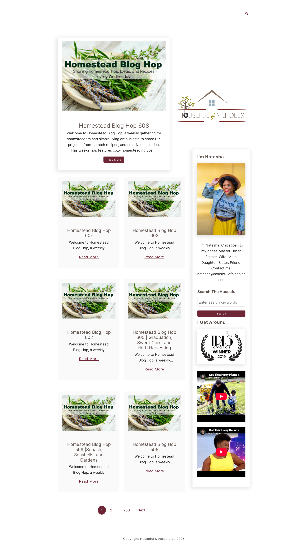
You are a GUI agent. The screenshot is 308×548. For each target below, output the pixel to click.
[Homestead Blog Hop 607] (89, 199)
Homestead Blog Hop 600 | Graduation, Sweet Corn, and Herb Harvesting (154, 340)
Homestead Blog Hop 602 (89, 335)
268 (126, 510)
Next (141, 510)
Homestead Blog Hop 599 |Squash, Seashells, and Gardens (89, 452)
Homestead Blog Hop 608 (114, 125)
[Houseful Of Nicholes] (211, 106)
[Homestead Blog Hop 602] (89, 301)
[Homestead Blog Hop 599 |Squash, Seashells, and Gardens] (89, 413)
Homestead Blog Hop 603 (154, 233)
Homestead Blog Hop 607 (89, 233)
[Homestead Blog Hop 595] (154, 413)
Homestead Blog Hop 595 (154, 447)
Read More (115, 160)
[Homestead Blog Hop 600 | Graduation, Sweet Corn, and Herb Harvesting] (154, 301)
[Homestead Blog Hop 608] (114, 76)
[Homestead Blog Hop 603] (154, 199)
